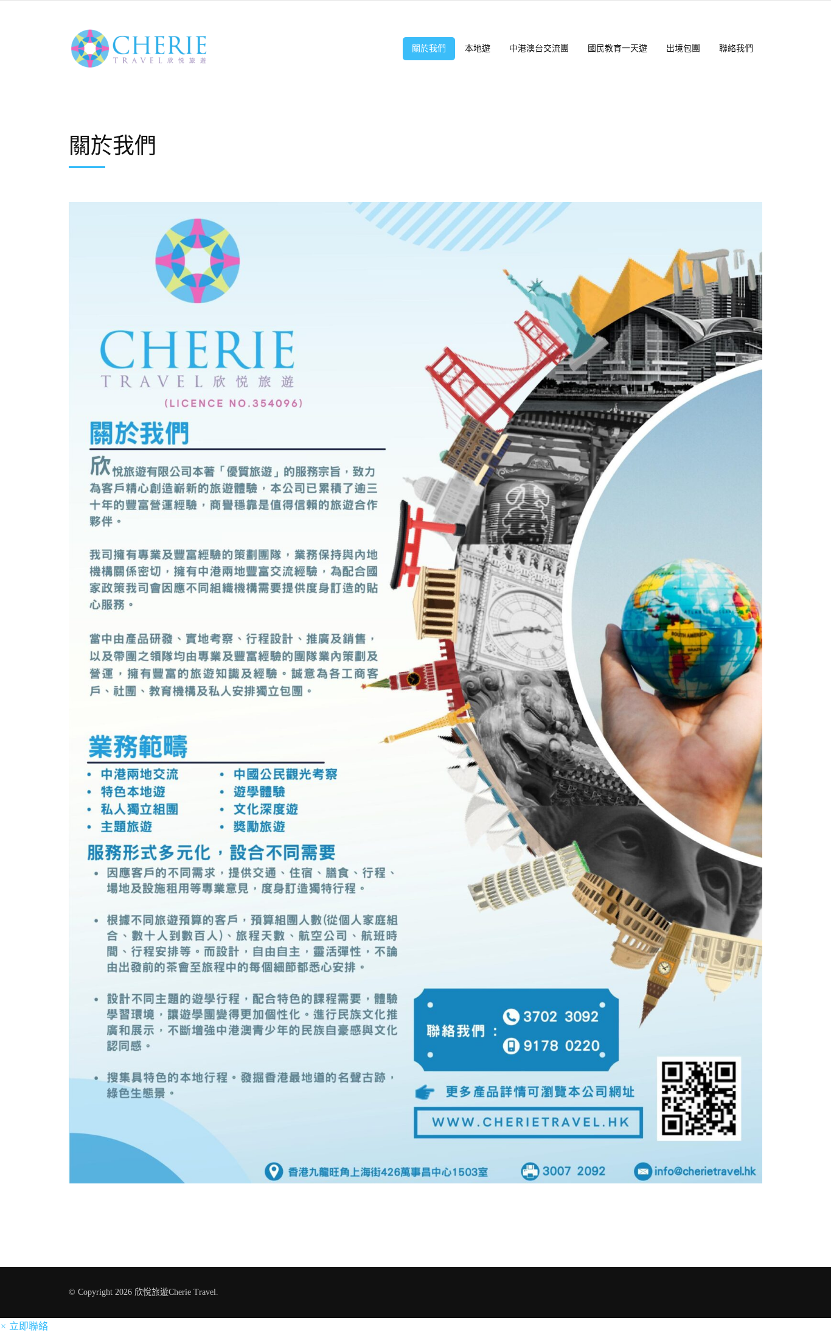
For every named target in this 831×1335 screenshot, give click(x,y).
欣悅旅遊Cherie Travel (175, 1292)
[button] (24, 1326)
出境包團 (683, 48)
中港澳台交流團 (539, 48)
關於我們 (429, 48)
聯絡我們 (736, 48)
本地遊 (477, 48)
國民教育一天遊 (617, 48)
